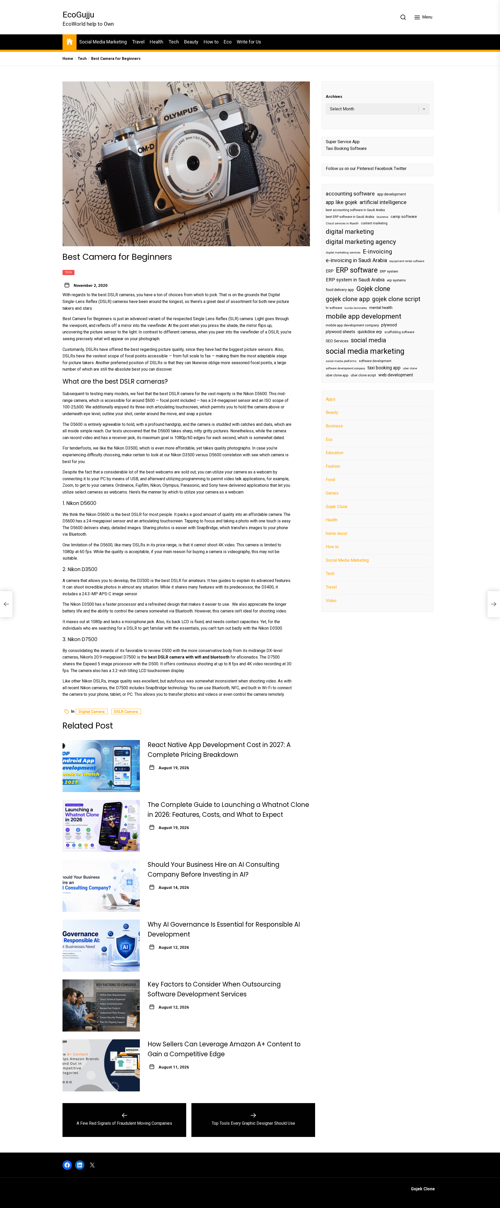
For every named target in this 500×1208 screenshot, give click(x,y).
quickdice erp (370, 331)
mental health (380, 307)
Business (334, 425)
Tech (173, 42)
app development (391, 194)
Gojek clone (373, 289)
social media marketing (365, 351)
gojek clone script (396, 298)
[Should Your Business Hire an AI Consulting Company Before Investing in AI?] (101, 886)
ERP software (357, 270)
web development (395, 374)
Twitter (400, 168)
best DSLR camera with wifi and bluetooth (188, 657)
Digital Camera (92, 712)
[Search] (403, 17)
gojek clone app (348, 298)
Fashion (333, 466)
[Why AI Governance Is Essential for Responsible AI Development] (101, 946)
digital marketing (350, 231)
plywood (389, 324)
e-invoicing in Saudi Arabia (356, 260)
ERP (330, 271)
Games (332, 492)
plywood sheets (340, 331)
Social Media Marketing (103, 42)
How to (211, 42)
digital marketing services (343, 252)
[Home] (70, 41)
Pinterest (365, 168)
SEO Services (337, 340)
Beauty (191, 42)
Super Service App (343, 141)
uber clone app (337, 375)
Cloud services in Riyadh (342, 223)
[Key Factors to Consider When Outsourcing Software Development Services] (101, 1005)
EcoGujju (78, 15)
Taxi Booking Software (346, 148)
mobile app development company (352, 325)
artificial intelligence (383, 202)
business (382, 216)
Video (331, 600)
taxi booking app (384, 367)
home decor (336, 533)
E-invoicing (377, 251)
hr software (334, 307)
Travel (138, 42)
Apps (330, 398)
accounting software (350, 193)
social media (368, 340)
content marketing (374, 223)
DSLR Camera (126, 712)
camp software (404, 216)
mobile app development (363, 316)
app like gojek (341, 202)
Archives (334, 96)
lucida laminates (356, 307)
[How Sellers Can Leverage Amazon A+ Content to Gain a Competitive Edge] (101, 1065)
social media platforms (341, 361)
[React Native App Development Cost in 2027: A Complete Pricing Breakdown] (101, 766)
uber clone (410, 368)
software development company (345, 368)
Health (156, 42)
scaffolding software (399, 332)
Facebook (384, 168)
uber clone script (363, 375)
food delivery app (340, 290)
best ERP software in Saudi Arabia (350, 216)
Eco (228, 42)
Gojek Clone (336, 506)
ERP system (389, 271)
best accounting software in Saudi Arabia (355, 210)
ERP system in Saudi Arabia (355, 279)
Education (334, 452)
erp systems (396, 280)
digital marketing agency (361, 241)
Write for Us (249, 42)
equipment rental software (406, 261)
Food (330, 479)
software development (375, 361)
